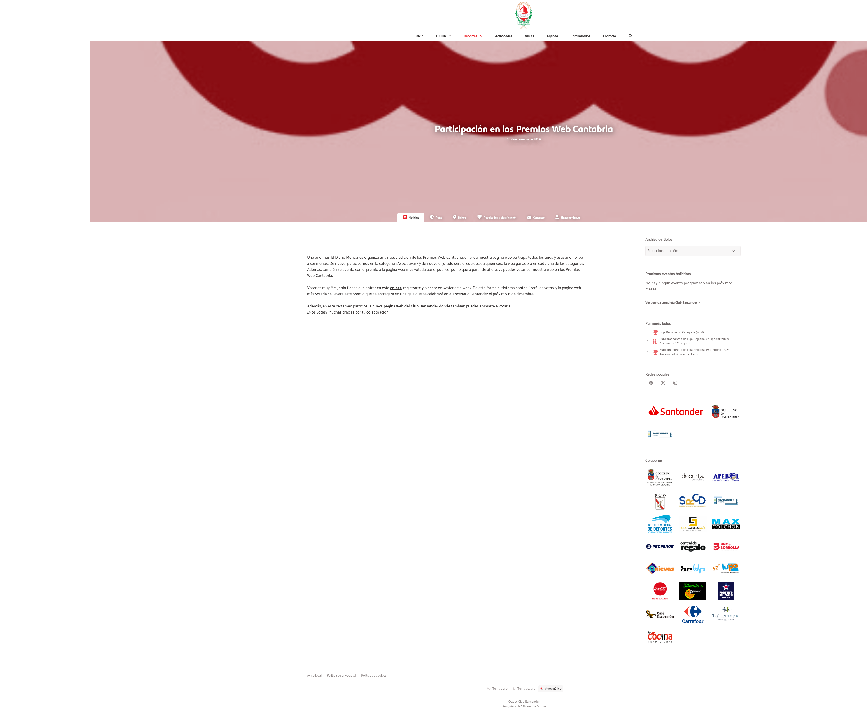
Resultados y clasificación (500, 217)
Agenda (552, 35)
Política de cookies (373, 675)
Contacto (609, 35)
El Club (441, 35)
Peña (439, 217)
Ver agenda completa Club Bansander (671, 303)
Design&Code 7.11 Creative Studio (524, 706)
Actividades (503, 35)
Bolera (462, 217)
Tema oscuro (526, 688)
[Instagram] (675, 383)
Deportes (470, 35)
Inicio (419, 35)
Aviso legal (314, 675)
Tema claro (500, 688)
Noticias (414, 217)
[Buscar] (630, 36)
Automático (553, 688)
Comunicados (580, 35)
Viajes (529, 35)
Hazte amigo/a (570, 217)
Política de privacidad (341, 675)
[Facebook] (651, 383)
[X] (663, 383)
